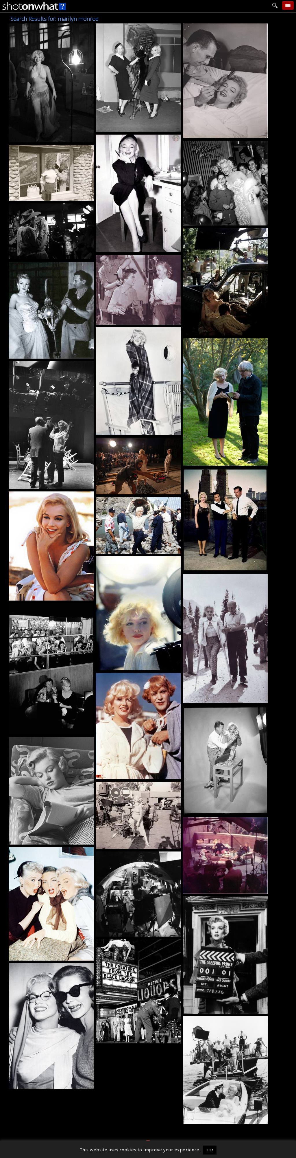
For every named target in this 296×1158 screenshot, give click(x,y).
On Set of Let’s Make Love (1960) (222, 567)
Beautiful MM (114, 666)
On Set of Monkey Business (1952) (137, 845)
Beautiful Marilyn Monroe (128, 248)
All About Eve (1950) (121, 258)
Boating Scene (201, 1120)
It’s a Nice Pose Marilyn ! (39, 354)
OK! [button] (210, 1150)
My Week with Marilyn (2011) (218, 341)
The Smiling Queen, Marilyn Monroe (53, 138)
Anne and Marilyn (118, 320)
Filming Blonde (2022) (123, 490)
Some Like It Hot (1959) (124, 559)
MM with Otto (201, 698)
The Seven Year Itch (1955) (128, 942)
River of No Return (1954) (40, 148)
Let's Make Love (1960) (37, 26)
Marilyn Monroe (203, 134)
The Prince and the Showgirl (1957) (225, 899)
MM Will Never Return (124, 549)
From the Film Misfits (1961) (43, 730)
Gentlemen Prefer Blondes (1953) (136, 26)
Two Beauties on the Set (126, 775)
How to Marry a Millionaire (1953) (137, 138)
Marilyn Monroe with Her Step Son (225, 221)
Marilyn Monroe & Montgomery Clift (53, 255)
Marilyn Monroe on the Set (129, 127)
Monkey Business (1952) (213, 26)
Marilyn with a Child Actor (128, 430)
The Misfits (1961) (32, 206)
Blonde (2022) (114, 441)
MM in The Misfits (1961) (40, 596)
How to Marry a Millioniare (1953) (50, 1084)
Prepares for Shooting (210, 810)
